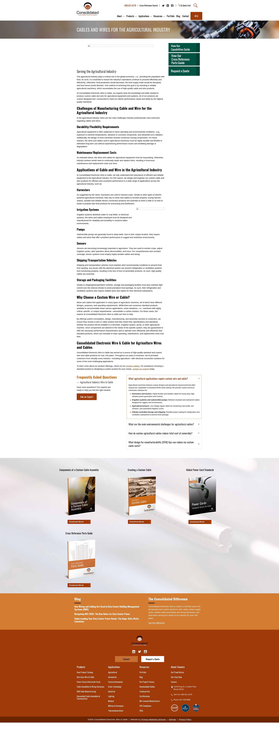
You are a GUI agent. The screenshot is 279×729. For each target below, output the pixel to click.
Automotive (112, 677)
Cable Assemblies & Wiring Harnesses (90, 686)
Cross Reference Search (149, 5)
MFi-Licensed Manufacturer (150, 701)
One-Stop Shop (176, 677)
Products (81, 667)
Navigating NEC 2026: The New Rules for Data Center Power (102, 614)
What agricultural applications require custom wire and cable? (158, 378)
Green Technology (114, 686)
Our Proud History (177, 672)
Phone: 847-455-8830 (182, 700)
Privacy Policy (185, 719)
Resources (144, 667)
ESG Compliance (145, 706)
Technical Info (145, 691)
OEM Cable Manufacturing (86, 691)
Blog (141, 677)
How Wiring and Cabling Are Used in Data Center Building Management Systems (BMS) (106, 608)
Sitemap (172, 719)
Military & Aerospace (115, 706)
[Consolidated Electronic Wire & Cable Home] (88, 9)
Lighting (111, 696)
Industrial (111, 691)
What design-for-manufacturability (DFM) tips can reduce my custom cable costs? (161, 444)
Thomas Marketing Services (153, 719)
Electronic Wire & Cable (85, 677)
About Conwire (178, 667)
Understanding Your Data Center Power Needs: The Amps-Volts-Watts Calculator (106, 620)
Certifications (145, 696)
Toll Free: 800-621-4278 (183, 694)
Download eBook (76, 522)
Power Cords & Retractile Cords (88, 682)
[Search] (195, 5)
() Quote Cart (186, 5)
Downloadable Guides (147, 686)
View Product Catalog (85, 672)
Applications (114, 667)
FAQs (141, 710)
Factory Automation (115, 682)
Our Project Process (147, 682)
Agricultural (112, 672)
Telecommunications (115, 710)
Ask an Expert (86, 397)
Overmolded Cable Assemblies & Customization (88, 697)
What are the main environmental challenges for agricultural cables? (161, 424)
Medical (111, 701)
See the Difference (156, 623)
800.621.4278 (130, 5)
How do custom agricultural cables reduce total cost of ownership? (160, 433)
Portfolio (143, 672)
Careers (174, 682)
